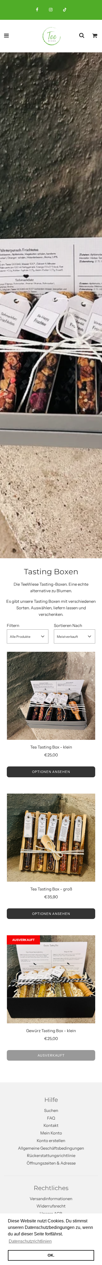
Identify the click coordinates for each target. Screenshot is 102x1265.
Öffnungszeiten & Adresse (51, 1163)
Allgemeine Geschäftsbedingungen (51, 1148)
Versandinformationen (51, 1198)
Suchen (51, 1110)
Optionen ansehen (51, 772)
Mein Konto (51, 1133)
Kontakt (51, 1125)
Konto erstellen (51, 1140)
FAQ (51, 1118)
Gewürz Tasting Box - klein (51, 1030)
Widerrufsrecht (51, 1206)
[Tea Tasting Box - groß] (51, 838)
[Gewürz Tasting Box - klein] (51, 979)
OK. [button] (51, 1255)
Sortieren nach (68, 625)
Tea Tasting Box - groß (51, 889)
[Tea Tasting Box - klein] (51, 696)
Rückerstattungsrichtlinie (51, 1155)
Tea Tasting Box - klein (51, 747)
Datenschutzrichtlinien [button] (30, 1241)
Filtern (13, 625)
